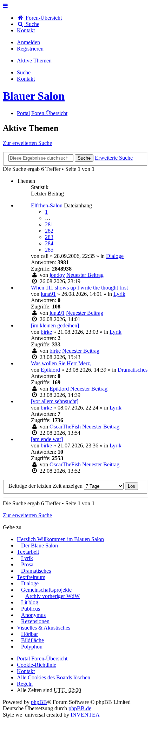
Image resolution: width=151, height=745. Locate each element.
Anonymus (33, 615)
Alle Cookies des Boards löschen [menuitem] (53, 677)
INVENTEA (85, 715)
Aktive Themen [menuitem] (34, 61)
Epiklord (50, 370)
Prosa (27, 564)
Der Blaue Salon (39, 545)
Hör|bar (29, 634)
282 (49, 231)
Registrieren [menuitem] (30, 49)
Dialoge (115, 256)
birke (46, 332)
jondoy (57, 275)
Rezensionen (35, 621)
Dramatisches (132, 370)
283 (49, 237)
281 (49, 224)
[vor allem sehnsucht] (54, 401)
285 (49, 250)
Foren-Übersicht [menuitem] (43, 18)
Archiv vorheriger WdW (52, 596)
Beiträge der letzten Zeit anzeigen (46, 486)
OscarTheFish (65, 427)
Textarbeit (28, 552)
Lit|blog (29, 602)
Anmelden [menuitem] (28, 42)
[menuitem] (26, 30)
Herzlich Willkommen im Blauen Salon (60, 539)
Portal (23, 113)
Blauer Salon (34, 95)
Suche (84, 158)
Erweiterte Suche (114, 158)
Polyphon (31, 647)
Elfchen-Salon (47, 205)
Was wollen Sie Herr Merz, (61, 363)
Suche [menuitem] (31, 24)
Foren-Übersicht (49, 658)
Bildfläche (32, 640)
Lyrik (119, 294)
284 (49, 243)
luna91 (48, 294)
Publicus (30, 609)
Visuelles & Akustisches (43, 628)
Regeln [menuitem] (25, 684)
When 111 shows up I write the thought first (79, 288)
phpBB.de (79, 708)
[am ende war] (47, 439)
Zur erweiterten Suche (27, 143)
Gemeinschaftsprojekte (46, 590)
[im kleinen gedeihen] (55, 325)
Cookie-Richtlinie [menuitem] (36, 665)
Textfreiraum (31, 577)
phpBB (39, 702)
